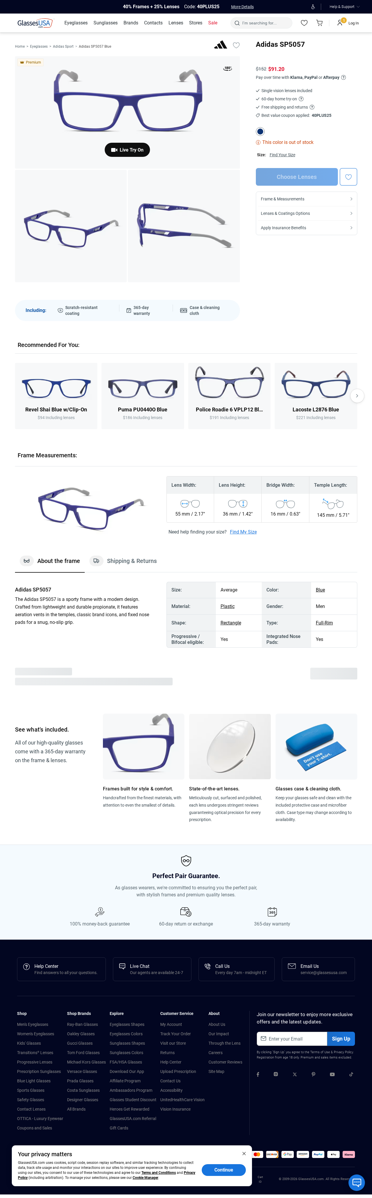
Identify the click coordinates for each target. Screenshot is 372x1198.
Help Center (170, 1062)
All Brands (76, 1109)
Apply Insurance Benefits (283, 227)
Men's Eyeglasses (32, 1024)
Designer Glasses (82, 1099)
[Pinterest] (313, 1075)
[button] (257, 1154)
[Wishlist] (304, 22)
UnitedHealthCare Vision (182, 1099)
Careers (215, 1052)
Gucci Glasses (80, 1043)
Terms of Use (320, 1052)
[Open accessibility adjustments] (313, 6)
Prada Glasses (80, 1081)
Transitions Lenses (35, 1052)
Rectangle (231, 623)
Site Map (216, 1071)
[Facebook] (258, 1075)
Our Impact (218, 1033)
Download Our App (127, 1071)
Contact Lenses (31, 1109)
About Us (216, 1024)
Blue (320, 590)
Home (20, 46)
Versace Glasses (82, 1071)
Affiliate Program (125, 1081)
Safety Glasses (30, 1099)
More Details (242, 6)
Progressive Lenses (34, 1062)
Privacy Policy (343, 1052)
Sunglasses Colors (126, 1052)
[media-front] (127, 112)
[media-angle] (71, 226)
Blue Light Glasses (34, 1081)
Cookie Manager (145, 1178)
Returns (167, 1052)
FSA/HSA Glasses (126, 1062)
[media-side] (184, 226)
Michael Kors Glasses (86, 1062)
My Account (171, 1024)
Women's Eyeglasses (35, 1033)
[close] (244, 1153)
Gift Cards (119, 1128)
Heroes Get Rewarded (129, 1109)
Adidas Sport (63, 46)
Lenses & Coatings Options (285, 213)
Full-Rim (324, 623)
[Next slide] (357, 396)
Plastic (228, 606)
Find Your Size (282, 154)
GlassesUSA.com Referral (133, 1118)
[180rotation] (227, 70)
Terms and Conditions (158, 1173)
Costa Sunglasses (83, 1090)
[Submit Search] (237, 23)
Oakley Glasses (81, 1033)
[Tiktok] (351, 1075)
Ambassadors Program (131, 1090)
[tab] (50, 564)
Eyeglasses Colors (126, 1033)
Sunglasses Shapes (127, 1043)
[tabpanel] (186, 615)
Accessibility (171, 1090)
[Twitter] (295, 1075)
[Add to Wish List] (236, 45)
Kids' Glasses (29, 1043)
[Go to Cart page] (319, 22)
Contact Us (170, 1081)
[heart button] (348, 177)
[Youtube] (332, 1075)
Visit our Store (173, 1043)
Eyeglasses (39, 46)
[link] (36, 23)
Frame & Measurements (282, 199)
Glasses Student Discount (133, 1099)
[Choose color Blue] (260, 131)
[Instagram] (276, 1075)
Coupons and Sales (34, 1128)
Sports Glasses (30, 1090)
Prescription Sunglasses (39, 1071)
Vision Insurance (175, 1109)
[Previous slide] (15, 396)
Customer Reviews (225, 1062)
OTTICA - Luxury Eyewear (40, 1118)
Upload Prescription (178, 1071)
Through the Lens (224, 1043)
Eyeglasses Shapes (127, 1024)
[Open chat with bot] (356, 1182)
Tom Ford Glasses (83, 1052)
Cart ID (260, 1179)
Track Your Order (175, 1033)
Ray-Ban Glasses (82, 1024)
